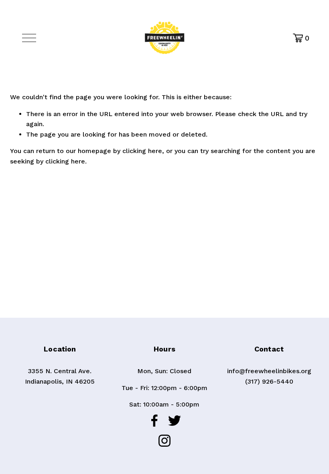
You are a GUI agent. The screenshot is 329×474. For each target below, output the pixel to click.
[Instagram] (164, 440)
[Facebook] (154, 420)
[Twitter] (174, 420)
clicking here (142, 151)
